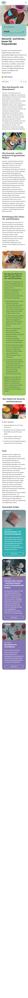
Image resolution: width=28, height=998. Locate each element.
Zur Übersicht (10, 27)
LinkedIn (25, 82)
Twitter (23, 82)
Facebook (21, 82)
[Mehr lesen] (14, 533)
